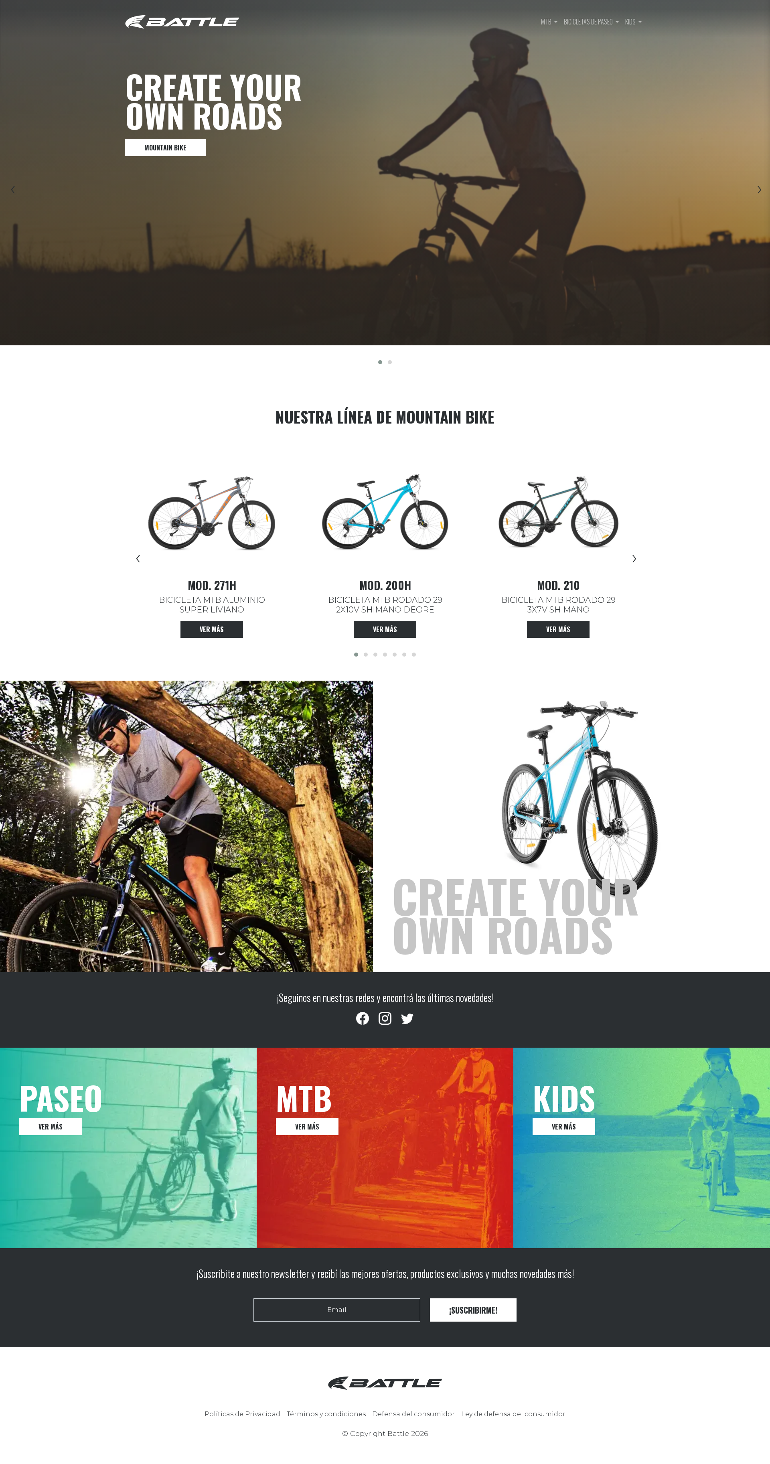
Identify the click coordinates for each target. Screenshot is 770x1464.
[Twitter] (407, 1018)
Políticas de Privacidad (242, 1414)
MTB (547, 21)
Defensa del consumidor (413, 1414)
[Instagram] (385, 1018)
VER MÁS (50, 1126)
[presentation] (11, 190)
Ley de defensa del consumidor (513, 1414)
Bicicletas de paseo (589, 21)
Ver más (212, 629)
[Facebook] (362, 1018)
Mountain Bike (165, 147)
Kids (631, 21)
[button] (380, 362)
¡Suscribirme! (473, 1310)
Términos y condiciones (326, 1414)
